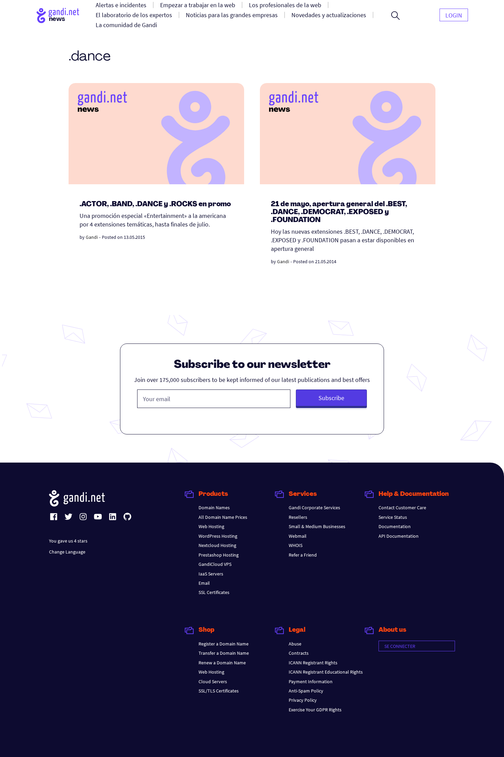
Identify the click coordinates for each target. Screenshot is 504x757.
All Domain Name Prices (223, 517)
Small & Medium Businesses (317, 526)
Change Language (67, 552)
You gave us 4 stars (68, 541)
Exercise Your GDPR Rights (315, 710)
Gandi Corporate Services (314, 507)
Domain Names (214, 507)
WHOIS (295, 545)
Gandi (92, 237)
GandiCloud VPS (215, 564)
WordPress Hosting (218, 536)
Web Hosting (211, 526)
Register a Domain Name (224, 644)
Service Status (393, 517)
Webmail (298, 536)
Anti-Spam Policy (306, 691)
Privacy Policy (303, 700)
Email (204, 583)
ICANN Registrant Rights (313, 663)
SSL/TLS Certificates (219, 691)
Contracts (299, 653)
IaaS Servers (211, 574)
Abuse (295, 644)
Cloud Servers (213, 681)
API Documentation (399, 536)
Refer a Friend (303, 555)
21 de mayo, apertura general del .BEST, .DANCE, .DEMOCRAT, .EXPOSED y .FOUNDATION (339, 212)
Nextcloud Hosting (217, 545)
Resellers (298, 517)
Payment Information (311, 681)
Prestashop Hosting (219, 555)
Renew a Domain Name (222, 663)
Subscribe (331, 398)
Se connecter (399, 646)
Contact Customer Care (402, 507)
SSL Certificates (214, 592)
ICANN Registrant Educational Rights (326, 672)
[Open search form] (395, 15)
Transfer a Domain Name (224, 653)
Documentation (395, 526)
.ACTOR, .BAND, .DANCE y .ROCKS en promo (155, 204)
